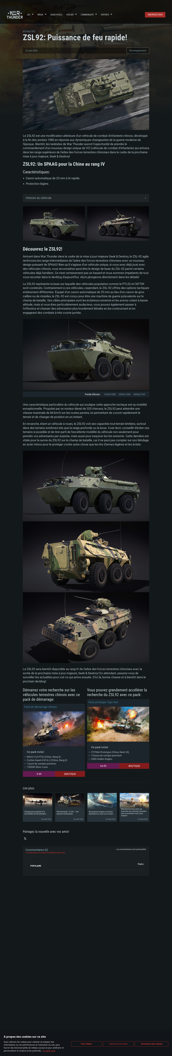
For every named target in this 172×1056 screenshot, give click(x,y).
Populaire (35, 866)
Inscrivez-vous (155, 14)
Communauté (87, 14)
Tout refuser (86, 1044)
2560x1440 (124, 394)
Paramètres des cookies (151, 1044)
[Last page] (29, 872)
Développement (137, 50)
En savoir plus (49, 1050)
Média (40, 14)
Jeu (28, 14)
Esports (105, 14)
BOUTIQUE (70, 774)
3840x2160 (139, 394)
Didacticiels (56, 14)
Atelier (70, 14)
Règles (141, 864)
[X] (25, 838)
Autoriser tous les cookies (118, 1044)
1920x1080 (110, 394)
